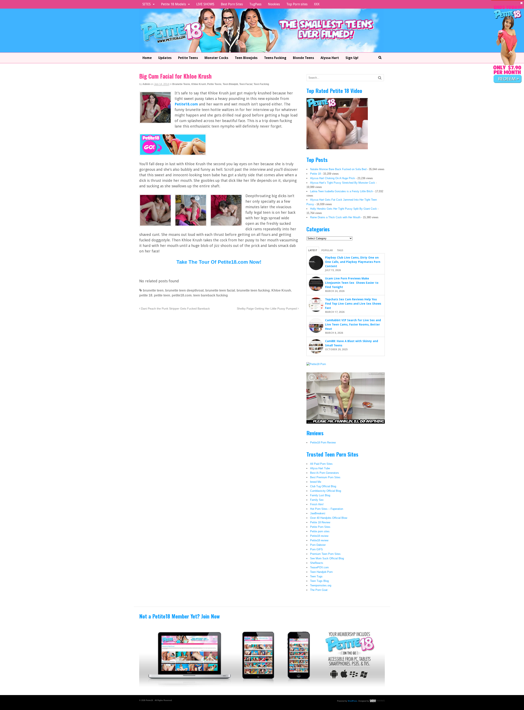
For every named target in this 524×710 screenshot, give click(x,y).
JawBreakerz (317, 513)
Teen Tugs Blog (319, 580)
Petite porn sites (320, 531)
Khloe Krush (198, 84)
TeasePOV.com (319, 567)
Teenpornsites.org (320, 585)
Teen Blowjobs (246, 58)
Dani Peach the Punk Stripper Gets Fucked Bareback (175, 308)
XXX (317, 4)
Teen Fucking (261, 84)
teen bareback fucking (210, 295)
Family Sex (317, 499)
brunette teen (153, 290)
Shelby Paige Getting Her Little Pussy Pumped (267, 308)
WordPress (352, 701)
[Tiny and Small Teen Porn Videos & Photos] (261, 50)
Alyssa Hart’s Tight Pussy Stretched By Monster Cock (342, 182)
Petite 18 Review (320, 522)
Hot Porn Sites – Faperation (326, 508)
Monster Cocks (216, 58)
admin (146, 84)
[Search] (380, 77)
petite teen (162, 295)
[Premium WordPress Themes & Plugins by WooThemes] (377, 701)
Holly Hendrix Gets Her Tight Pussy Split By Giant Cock (343, 208)
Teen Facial (245, 84)
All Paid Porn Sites (321, 463)
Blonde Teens (303, 58)
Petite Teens (188, 58)
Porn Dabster (318, 544)
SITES (146, 4)
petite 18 (145, 295)
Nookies (274, 4)
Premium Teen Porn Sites (325, 553)
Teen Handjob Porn (321, 571)
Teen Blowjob (230, 84)
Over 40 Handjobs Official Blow (328, 517)
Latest (312, 250)
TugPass (255, 4)
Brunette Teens (181, 84)
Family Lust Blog (320, 495)
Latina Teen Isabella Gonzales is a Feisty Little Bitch (341, 191)
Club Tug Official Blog (323, 486)
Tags (340, 250)
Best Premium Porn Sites (325, 477)
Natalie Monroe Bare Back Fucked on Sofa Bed (338, 169)
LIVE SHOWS (205, 4)
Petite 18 (315, 173)
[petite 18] (172, 153)
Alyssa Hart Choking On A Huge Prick (332, 178)
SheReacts (316, 562)
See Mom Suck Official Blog (327, 558)
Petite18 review (319, 535)
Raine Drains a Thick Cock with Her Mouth (335, 217)
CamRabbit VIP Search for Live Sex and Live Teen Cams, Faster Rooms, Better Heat (353, 324)
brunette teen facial (220, 290)
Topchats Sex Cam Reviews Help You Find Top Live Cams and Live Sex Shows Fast (353, 304)
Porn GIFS (316, 549)
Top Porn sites (296, 4)
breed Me (315, 481)
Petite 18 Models (173, 4)
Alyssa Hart (330, 58)
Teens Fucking (275, 58)
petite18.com (182, 295)
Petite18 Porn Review (323, 442)
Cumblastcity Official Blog (325, 490)
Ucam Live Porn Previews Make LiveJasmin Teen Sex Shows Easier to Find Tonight (351, 283)
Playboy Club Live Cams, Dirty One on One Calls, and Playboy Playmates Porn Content (352, 262)
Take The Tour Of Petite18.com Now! (218, 262)
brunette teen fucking (253, 290)
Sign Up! (352, 58)
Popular (327, 250)
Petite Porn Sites (320, 526)
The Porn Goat (319, 589)
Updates (165, 58)
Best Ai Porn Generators (324, 472)
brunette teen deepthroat (184, 290)
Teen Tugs (316, 576)
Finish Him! (317, 504)
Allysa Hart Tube (320, 468)
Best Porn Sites (232, 4)
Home (147, 58)
